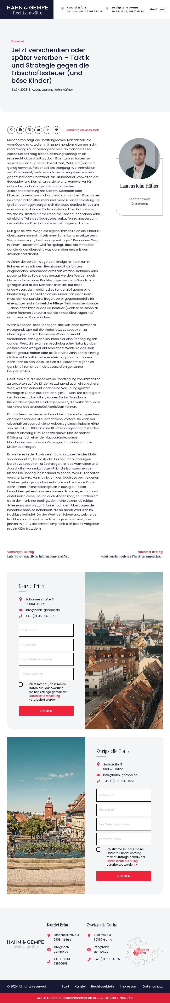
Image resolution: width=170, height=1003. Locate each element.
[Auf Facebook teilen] (20, 130)
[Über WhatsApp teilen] (11, 130)
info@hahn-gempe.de (43, 610)
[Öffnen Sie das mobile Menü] (162, 9)
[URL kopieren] (47, 130)
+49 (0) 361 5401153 (107, 959)
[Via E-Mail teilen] (38, 130)
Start (65, 986)
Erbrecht (17, 41)
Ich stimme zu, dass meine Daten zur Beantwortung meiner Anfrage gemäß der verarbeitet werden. (48, 692)
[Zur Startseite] (25, 944)
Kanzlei (80, 986)
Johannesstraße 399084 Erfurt (66, 937)
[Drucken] (56, 130)
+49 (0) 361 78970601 (62, 961)
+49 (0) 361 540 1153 (41, 616)
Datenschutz (153, 986)
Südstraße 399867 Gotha (103, 937)
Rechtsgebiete (102, 986)
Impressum (128, 986)
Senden (46, 711)
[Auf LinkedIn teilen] (29, 130)
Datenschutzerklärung (44, 696)
